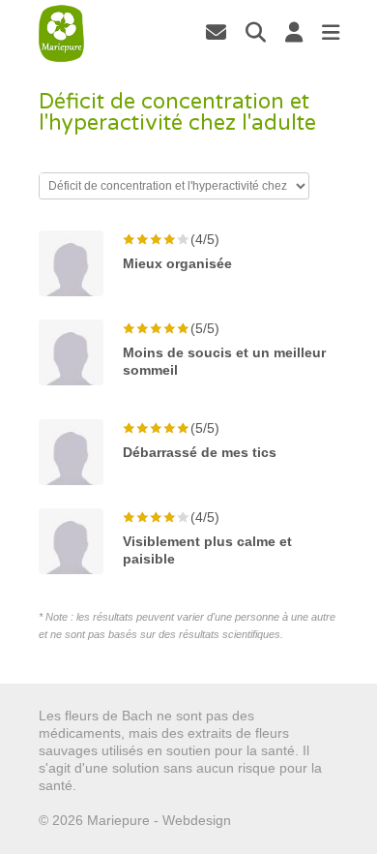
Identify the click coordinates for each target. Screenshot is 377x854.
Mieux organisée (177, 263)
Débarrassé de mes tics (199, 452)
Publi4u (257, 820)
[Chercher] (256, 32)
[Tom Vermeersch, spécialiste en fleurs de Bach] (216, 32)
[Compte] (294, 32)
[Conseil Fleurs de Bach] (62, 34)
